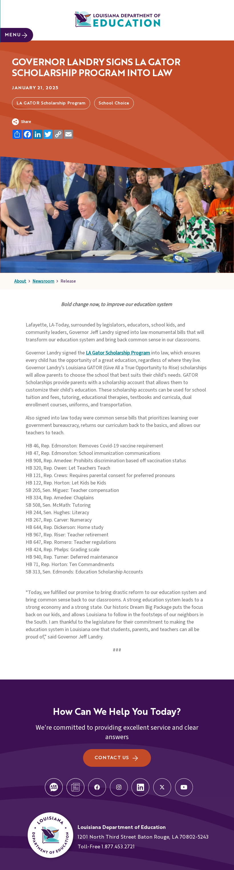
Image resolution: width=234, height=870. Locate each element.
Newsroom (43, 281)
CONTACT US (112, 758)
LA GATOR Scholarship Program (51, 103)
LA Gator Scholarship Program (118, 352)
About (20, 281)
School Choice (114, 103)
